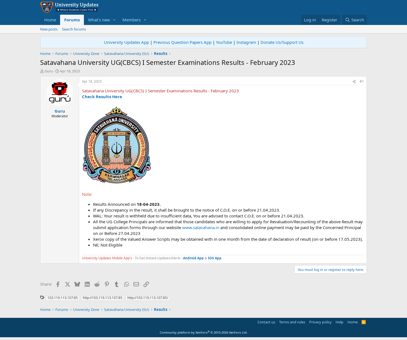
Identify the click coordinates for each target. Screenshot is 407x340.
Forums (72, 19)
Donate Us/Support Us (282, 42)
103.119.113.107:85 (62, 297)
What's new (99, 19)
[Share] (354, 81)
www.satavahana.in (200, 227)
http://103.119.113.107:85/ (147, 297)
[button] (114, 20)
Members (131, 19)
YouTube (224, 42)
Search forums (74, 29)
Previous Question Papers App (182, 42)
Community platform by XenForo (204, 332)
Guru (49, 70)
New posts (49, 29)
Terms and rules (292, 321)
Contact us (266, 321)
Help (339, 321)
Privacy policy (320, 321)
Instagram (246, 42)
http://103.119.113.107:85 (102, 297)
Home (50, 19)
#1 (362, 81)
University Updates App (126, 42)
